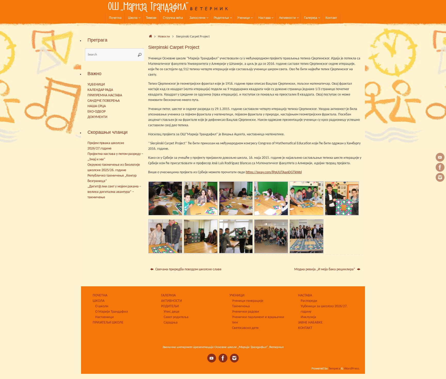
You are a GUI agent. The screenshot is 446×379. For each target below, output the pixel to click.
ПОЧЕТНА (100, 295)
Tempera (334, 368)
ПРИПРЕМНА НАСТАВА (104, 95)
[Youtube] (440, 157)
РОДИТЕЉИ (170, 306)
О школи (101, 306)
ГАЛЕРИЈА (168, 295)
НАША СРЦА (96, 106)
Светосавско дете (245, 328)
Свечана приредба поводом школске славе (188, 269)
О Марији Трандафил (111, 312)
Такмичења (241, 306)
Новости (164, 36)
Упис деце (171, 312)
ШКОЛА (99, 301)
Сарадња (171, 323)
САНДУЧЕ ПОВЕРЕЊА (103, 101)
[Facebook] (440, 167)
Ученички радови (245, 312)
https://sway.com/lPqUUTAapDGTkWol (274, 172)
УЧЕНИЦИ (236, 295)
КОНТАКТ (305, 328)
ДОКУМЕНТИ (97, 117)
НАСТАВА (305, 295)
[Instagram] (440, 177)
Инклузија (308, 317)
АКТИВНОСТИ (171, 301)
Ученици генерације (247, 301)
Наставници (104, 317)
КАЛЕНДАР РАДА (100, 90)
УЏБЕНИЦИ (96, 84)
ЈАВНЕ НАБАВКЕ (310, 323)
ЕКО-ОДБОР (96, 112)
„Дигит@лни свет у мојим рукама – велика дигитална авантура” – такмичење (114, 192)
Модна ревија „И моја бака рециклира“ (325, 269)
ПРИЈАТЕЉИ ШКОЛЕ (108, 323)
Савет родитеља (176, 317)
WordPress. (352, 368)
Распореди (309, 301)
